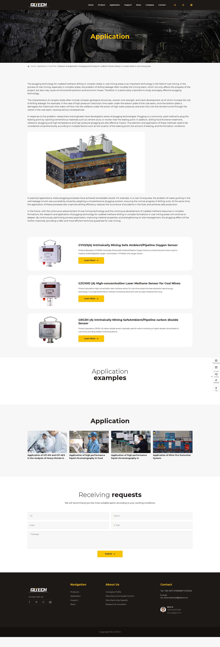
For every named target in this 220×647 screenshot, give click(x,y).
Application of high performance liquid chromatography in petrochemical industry (129, 457)
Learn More (91, 260)
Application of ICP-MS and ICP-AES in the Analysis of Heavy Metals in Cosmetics (46, 457)
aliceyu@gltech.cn (174, 613)
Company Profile (113, 592)
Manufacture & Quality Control (120, 596)
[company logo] (39, 5)
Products (74, 592)
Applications (42, 66)
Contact (162, 5)
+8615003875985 (174, 610)
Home (91, 5)
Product (101, 5)
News (138, 5)
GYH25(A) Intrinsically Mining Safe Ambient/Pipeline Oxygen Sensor (128, 245)
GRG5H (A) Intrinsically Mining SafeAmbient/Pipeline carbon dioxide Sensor (128, 321)
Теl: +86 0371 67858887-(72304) (176, 591)
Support (128, 5)
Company (150, 5)
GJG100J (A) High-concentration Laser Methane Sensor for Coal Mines (129, 283)
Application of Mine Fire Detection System (172, 456)
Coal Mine (52, 66)
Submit (110, 554)
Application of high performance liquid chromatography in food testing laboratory (87, 457)
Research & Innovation (116, 604)
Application (115, 5)
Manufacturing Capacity (117, 600)
